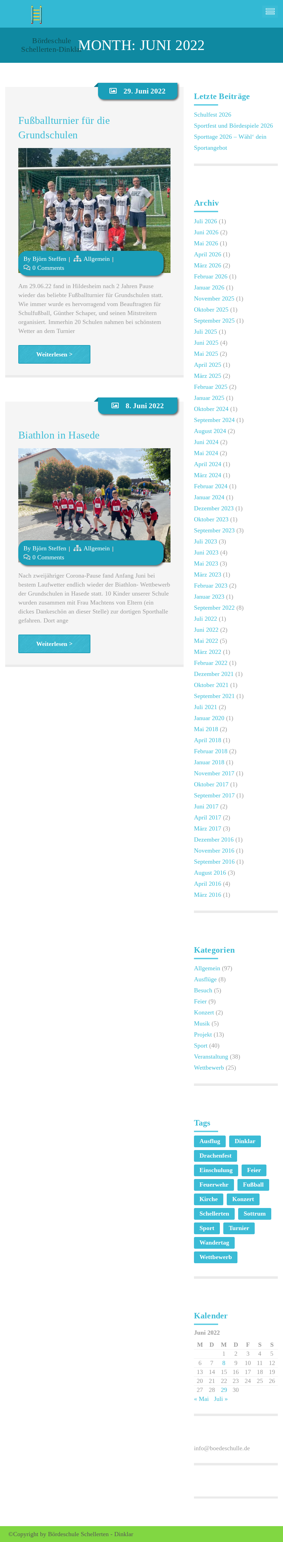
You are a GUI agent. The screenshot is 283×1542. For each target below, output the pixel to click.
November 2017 (214, 773)
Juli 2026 (205, 221)
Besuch (203, 990)
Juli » (221, 1398)
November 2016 (214, 850)
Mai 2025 (206, 353)
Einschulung (216, 1170)
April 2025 (207, 364)
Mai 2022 (206, 640)
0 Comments (48, 267)
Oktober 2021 (211, 684)
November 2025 (214, 298)
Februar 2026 (210, 276)
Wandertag (214, 1242)
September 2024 (214, 419)
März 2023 (207, 574)
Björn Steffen (49, 258)
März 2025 (207, 375)
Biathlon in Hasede (58, 435)
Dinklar (245, 1141)
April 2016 (207, 883)
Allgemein (97, 258)
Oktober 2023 (211, 519)
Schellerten (214, 1213)
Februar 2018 (210, 751)
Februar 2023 (210, 585)
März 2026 (207, 265)
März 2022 (207, 651)
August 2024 (210, 431)
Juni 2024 (206, 442)
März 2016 (207, 894)
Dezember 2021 (214, 673)
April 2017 (207, 817)
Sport (200, 1045)
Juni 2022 (206, 629)
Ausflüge (205, 979)
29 (224, 1389)
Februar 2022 (210, 662)
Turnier (239, 1228)
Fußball (253, 1184)
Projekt (203, 1034)
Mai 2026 (206, 243)
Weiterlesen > (54, 354)
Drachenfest (215, 1155)
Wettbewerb (209, 1067)
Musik (202, 1023)
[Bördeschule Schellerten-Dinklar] (35, 12)
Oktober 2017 (211, 784)
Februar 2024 (210, 486)
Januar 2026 (209, 287)
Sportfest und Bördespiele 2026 (233, 125)
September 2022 (214, 607)
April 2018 (207, 740)
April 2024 (207, 464)
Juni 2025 (206, 342)
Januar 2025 (209, 397)
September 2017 (214, 795)
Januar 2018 (209, 762)
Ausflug (209, 1141)
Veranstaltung (211, 1056)
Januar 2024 (209, 497)
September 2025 (214, 320)
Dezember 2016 (214, 839)
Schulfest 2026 (212, 114)
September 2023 (214, 530)
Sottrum (255, 1213)
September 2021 (214, 696)
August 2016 (210, 872)
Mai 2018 (206, 729)
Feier (200, 1001)
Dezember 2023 (214, 508)
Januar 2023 (209, 596)
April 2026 (207, 254)
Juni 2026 (206, 232)
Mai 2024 (206, 453)
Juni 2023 (206, 552)
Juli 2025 (205, 331)
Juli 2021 (205, 707)
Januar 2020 (209, 718)
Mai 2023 (206, 563)
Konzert (204, 1012)
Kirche (208, 1199)
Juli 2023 (205, 541)
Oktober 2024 (211, 408)
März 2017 (207, 828)
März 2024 (207, 475)
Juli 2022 (205, 618)
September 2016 (214, 861)
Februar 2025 (210, 386)
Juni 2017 (206, 806)
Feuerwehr (213, 1184)
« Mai (201, 1398)
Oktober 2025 (211, 309)
